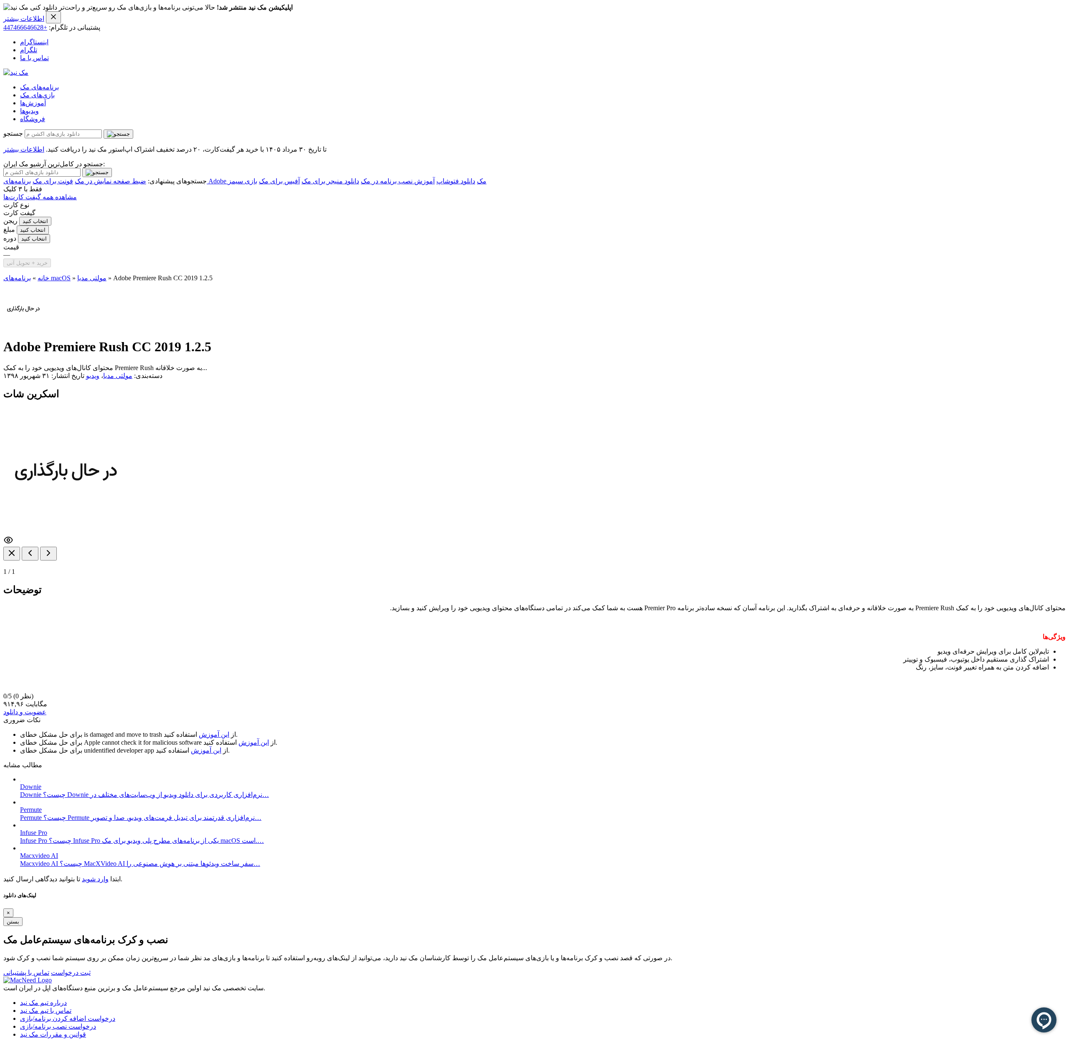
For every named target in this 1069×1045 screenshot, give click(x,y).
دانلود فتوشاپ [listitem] (455, 181)
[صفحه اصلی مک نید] (15, 72)
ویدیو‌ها (29, 110)
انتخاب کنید (35, 221)
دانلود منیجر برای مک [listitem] (330, 181)
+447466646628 (25, 27)
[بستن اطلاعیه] (53, 17)
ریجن (10, 220)
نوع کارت (16, 204)
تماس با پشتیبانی (26, 972)
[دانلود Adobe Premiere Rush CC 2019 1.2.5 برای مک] (23, 326)
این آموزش (214, 734)
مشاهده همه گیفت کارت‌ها (40, 196)
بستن (13, 921)
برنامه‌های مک (39, 87)
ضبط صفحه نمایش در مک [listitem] (110, 181)
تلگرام (28, 49)
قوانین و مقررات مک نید (53, 1034)
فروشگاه (32, 118)
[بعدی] (48, 554)
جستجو (13, 133)
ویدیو (92, 375)
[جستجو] (118, 134)
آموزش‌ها (33, 103)
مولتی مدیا (91, 278)
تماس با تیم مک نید (45, 1010)
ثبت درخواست (71, 972)
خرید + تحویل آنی (27, 263)
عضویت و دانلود (24, 711)
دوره (9, 238)
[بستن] (11, 554)
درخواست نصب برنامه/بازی (58, 1026)
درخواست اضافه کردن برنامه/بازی (67, 1018)
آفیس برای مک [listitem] (279, 181)
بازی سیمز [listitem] (242, 181)
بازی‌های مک (37, 95)
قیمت (11, 247)
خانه (43, 278)
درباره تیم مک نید (43, 1002)
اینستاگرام (34, 42)
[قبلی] (30, 554)
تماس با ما (34, 57)
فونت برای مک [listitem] (53, 181)
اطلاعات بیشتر (23, 18)
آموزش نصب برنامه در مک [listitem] (398, 181)
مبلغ (9, 229)
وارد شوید (95, 879)
